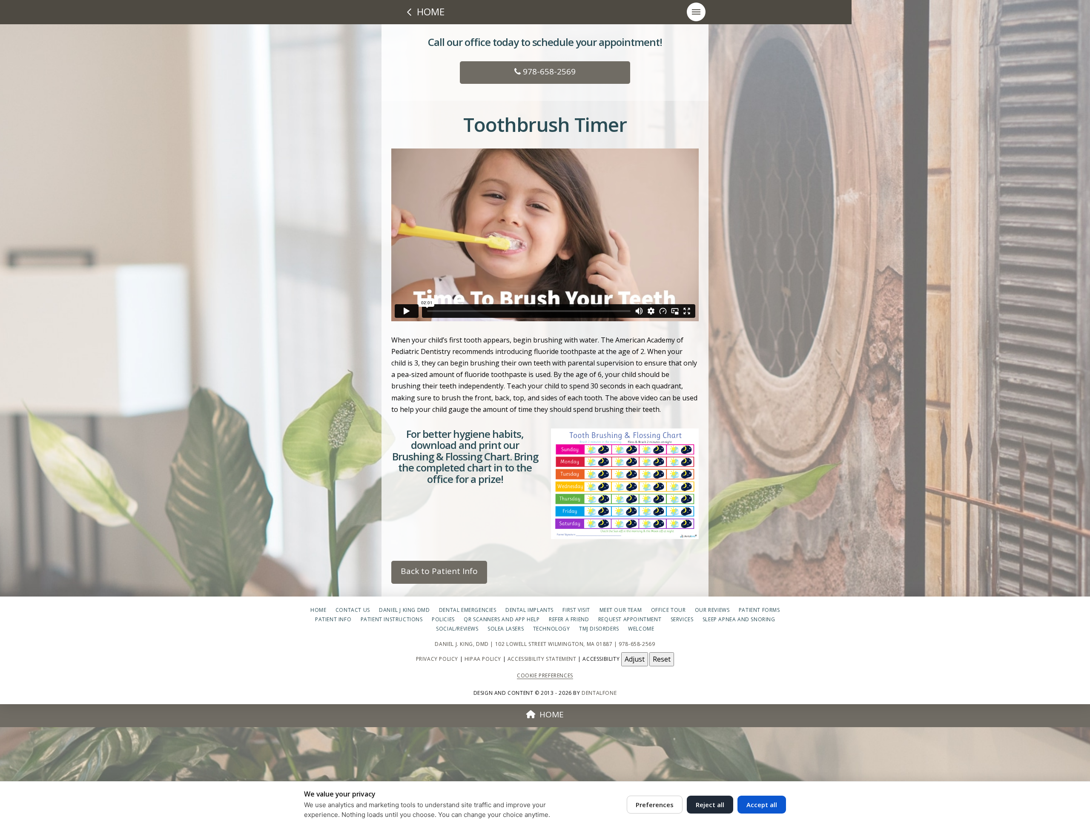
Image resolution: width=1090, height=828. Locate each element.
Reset (662, 659)
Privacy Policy (437, 658)
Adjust (635, 659)
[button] (696, 12)
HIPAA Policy (483, 658)
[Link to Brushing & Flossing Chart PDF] (625, 483)
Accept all (761, 804)
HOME (551, 714)
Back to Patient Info (439, 571)
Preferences (655, 804)
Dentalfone (599, 693)
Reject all (710, 804)
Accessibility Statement (542, 658)
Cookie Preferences (545, 675)
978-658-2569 (548, 71)
